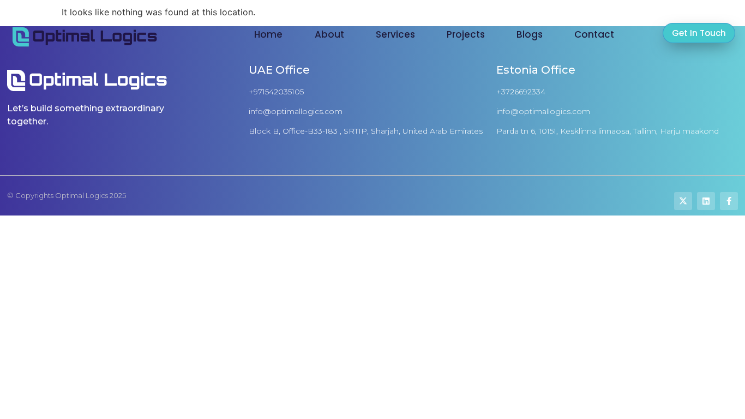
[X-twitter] (683, 201)
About (329, 34)
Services (395, 34)
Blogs (529, 34)
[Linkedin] (706, 201)
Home (268, 34)
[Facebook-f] (729, 201)
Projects (466, 34)
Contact (594, 34)
